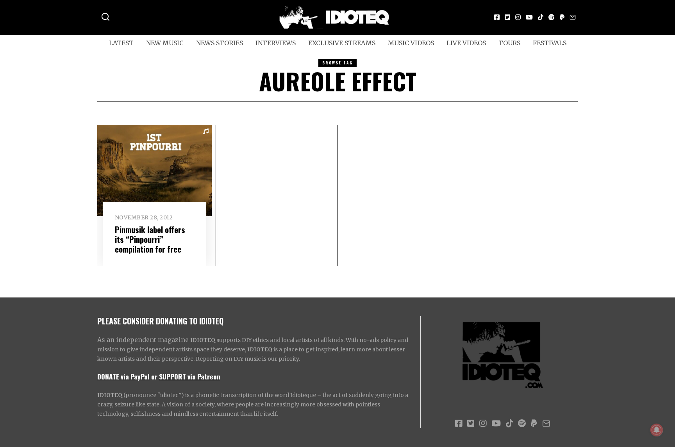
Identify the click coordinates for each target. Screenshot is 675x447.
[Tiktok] (540, 17)
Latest (121, 43)
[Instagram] (518, 17)
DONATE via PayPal (123, 376)
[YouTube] (529, 17)
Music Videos (411, 43)
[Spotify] (551, 17)
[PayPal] (562, 17)
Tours (509, 43)
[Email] (573, 17)
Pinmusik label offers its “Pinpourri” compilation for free (150, 239)
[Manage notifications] (656, 430)
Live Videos (466, 43)
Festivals (549, 43)
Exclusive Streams (341, 43)
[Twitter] (507, 17)
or (154, 376)
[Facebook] (497, 17)
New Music (165, 43)
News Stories (219, 43)
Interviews (275, 43)
